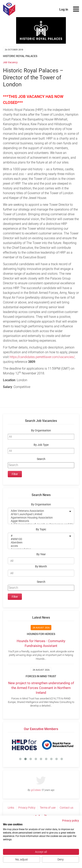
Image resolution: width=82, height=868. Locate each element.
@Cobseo (36, 790)
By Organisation (41, 430)
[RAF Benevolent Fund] (58, 745)
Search (41, 459)
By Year (41, 554)
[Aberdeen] (38, 542)
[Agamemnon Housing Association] (38, 517)
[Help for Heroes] (24, 745)
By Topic (41, 529)
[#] (38, 535)
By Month (41, 566)
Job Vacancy (10, 62)
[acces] (38, 546)
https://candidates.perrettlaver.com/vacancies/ (42, 357)
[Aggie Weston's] (38, 521)
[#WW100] (38, 539)
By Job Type (41, 445)
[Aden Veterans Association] (38, 511)
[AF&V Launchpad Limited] (38, 514)
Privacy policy (70, 820)
